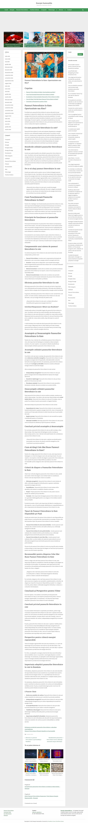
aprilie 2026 (8, 64)
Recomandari (8, 166)
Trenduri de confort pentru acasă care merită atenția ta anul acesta (75, 110)
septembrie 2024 (9, 113)
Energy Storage (9, 150)
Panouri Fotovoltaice (22, 9)
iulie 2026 (7, 56)
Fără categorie (8, 155)
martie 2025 (8, 97)
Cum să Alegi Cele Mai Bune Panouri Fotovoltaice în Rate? (42, 99)
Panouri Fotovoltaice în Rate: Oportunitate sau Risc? (40, 92)
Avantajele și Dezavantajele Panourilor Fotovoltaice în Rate (42, 96)
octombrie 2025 (9, 78)
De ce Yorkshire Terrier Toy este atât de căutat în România (75, 95)
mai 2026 (7, 61)
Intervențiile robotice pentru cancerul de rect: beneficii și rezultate (74, 66)
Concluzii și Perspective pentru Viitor (36, 101)
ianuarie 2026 (8, 69)
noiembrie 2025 (9, 75)
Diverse (61, 9)
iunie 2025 (7, 88)
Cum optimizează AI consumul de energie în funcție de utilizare (74, 185)
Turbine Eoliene (34, 9)
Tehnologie (51, 9)
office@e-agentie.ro (36, 812)
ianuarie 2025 (8, 102)
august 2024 (8, 116)
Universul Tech (7, 812)
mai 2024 (7, 124)
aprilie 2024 (8, 126)
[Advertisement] (44, 21)
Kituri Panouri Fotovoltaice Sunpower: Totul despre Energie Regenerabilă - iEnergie (41, 797)
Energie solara (29, 734)
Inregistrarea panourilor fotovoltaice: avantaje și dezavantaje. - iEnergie (42, 787)
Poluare (7, 164)
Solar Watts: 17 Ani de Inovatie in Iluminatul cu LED (74, 159)
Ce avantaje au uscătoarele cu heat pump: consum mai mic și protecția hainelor (75, 170)
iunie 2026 (7, 59)
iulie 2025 (7, 86)
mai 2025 (7, 91)
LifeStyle (7, 158)
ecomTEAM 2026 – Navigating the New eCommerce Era (73, 72)
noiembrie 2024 (9, 107)
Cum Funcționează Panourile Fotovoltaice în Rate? (40, 94)
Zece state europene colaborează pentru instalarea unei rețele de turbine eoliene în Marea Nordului (74, 207)
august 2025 (8, 83)
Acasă (6, 9)
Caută (69, 52)
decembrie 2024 (9, 105)
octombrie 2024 (9, 110)
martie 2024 (8, 129)
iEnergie (6, 815)
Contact (69, 9)
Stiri (6, 169)
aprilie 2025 (8, 94)
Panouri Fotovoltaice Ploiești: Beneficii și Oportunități (40, 731)
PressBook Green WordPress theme (56, 821)
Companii (43, 9)
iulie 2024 (7, 118)
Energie (12, 9)
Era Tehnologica (7, 813)
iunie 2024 (7, 121)
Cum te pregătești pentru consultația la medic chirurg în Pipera (75, 116)
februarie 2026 (8, 67)
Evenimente (8, 153)
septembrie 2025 (9, 80)
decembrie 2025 (9, 72)
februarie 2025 (8, 99)
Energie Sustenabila (44, 3)
